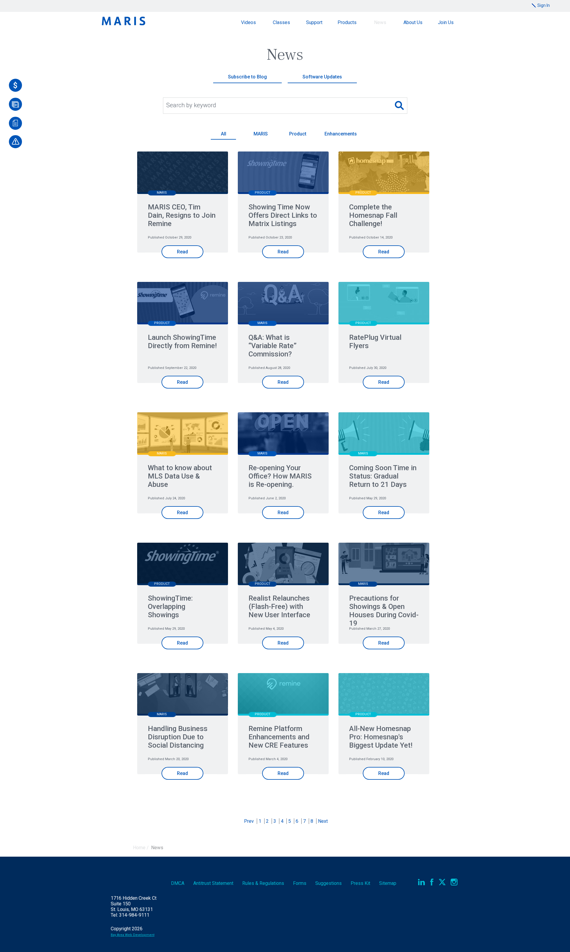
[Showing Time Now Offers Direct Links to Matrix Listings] (283, 173)
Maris (123, 21)
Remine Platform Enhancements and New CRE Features (279, 736)
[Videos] (15, 104)
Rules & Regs (263, 883)
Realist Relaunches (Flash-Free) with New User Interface (279, 606)
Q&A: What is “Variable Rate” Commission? (272, 345)
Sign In (543, 5)
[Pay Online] (15, 85)
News (380, 22)
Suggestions (328, 883)
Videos (248, 22)
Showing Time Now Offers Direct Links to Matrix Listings (282, 215)
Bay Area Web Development (132, 935)
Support (314, 22)
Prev (249, 821)
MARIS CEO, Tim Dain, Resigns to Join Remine (182, 215)
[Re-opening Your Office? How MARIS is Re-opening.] (283, 434)
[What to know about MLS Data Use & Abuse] (182, 434)
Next (323, 821)
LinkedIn (421, 882)
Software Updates (322, 77)
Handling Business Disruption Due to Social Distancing (178, 736)
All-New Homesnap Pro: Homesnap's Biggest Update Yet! (380, 736)
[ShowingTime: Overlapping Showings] (182, 564)
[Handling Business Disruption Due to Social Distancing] (182, 695)
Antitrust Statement (213, 883)
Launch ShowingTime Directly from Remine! (182, 341)
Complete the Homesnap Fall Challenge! (373, 215)
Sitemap (387, 883)
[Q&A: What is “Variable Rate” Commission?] (283, 304)
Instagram (454, 882)
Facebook (432, 882)
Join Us (446, 22)
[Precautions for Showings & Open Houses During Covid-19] (383, 564)
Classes (281, 22)
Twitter (442, 882)
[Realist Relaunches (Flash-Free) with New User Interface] (283, 564)
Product (297, 134)
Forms (299, 883)
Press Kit (360, 883)
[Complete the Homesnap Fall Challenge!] (383, 173)
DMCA (177, 883)
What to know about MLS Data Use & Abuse (180, 476)
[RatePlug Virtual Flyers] (383, 304)
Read (182, 252)
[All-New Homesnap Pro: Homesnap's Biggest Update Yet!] (383, 695)
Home (139, 847)
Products (347, 22)
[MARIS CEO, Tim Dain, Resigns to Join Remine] (182, 173)
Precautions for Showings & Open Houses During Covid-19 (384, 610)
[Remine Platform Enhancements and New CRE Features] (283, 695)
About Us (412, 22)
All (223, 134)
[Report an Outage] (15, 141)
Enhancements (340, 134)
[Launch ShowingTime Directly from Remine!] (182, 304)
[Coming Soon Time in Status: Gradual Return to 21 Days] (383, 434)
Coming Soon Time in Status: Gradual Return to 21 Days (383, 476)
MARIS (261, 134)
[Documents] (15, 123)
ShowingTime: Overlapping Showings (170, 606)
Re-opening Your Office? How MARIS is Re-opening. (280, 476)
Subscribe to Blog (247, 77)
